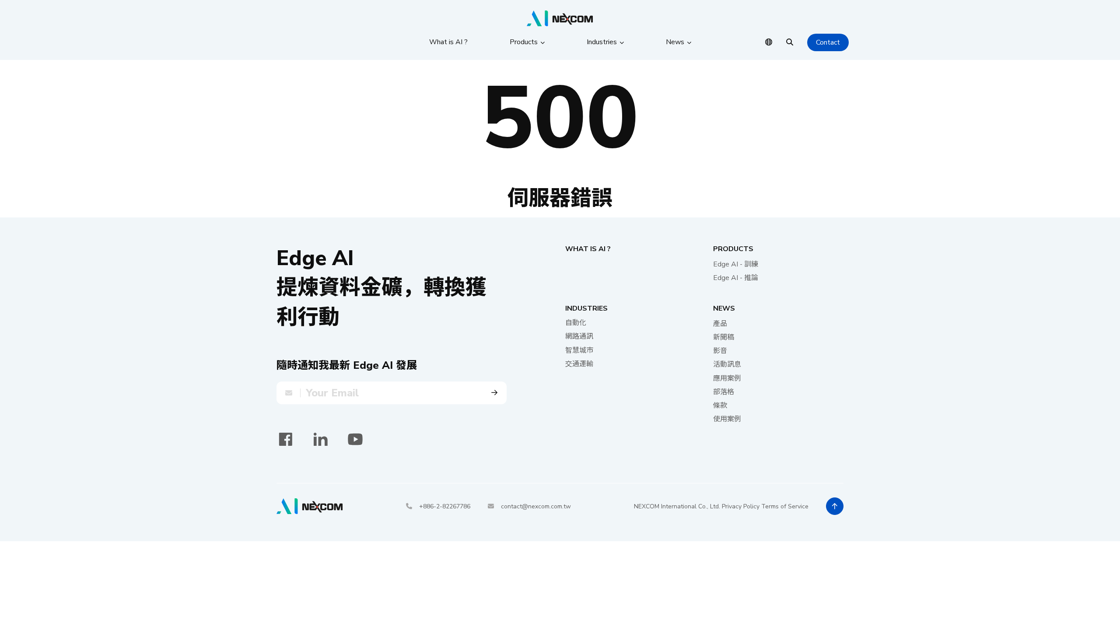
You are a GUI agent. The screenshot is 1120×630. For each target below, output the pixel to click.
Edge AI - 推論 (735, 278)
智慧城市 (579, 350)
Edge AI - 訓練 (735, 264)
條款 (720, 405)
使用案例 (727, 419)
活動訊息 (727, 364)
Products (733, 249)
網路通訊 (579, 336)
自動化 (575, 323)
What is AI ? (588, 249)
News (724, 308)
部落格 (723, 392)
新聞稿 (723, 337)
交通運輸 (579, 364)
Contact (828, 42)
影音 (720, 351)
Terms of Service (784, 506)
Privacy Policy (741, 506)
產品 (720, 324)
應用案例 (727, 378)
